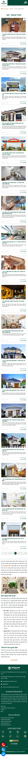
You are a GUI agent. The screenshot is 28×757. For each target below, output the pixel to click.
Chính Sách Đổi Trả (5, 723)
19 (26, 553)
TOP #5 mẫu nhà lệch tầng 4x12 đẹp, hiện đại (14, 94)
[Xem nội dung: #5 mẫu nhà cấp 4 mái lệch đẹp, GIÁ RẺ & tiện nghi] (13, 411)
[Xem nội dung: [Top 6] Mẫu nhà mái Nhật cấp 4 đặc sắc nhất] (13, 381)
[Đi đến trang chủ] (3, 2)
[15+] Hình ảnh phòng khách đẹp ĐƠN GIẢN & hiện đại (12, 331)
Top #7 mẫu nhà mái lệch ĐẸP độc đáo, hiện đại (13, 450)
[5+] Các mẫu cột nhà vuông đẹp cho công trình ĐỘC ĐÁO (13, 124)
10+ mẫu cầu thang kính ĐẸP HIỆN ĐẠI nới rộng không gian (13, 213)
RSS (2, 711)
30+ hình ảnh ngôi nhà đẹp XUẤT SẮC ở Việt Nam (13, 539)
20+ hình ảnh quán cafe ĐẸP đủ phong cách (13, 302)
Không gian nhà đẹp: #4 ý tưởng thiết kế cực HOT (14, 242)
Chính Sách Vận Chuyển (6, 721)
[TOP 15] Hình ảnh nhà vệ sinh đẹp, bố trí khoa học (13, 509)
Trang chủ (5, 9)
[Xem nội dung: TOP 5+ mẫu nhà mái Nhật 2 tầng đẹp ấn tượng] (13, 351)
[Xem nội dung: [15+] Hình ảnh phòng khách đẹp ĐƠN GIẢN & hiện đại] (13, 322)
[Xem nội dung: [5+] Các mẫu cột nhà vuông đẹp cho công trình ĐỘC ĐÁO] (13, 114)
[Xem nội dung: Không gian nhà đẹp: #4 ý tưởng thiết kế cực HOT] (13, 233)
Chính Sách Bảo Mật (5, 719)
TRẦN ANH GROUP (10, 751)
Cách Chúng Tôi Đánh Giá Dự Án (8, 708)
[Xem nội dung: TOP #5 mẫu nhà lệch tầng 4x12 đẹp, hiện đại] (13, 84)
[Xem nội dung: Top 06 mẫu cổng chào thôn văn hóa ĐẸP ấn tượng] (13, 144)
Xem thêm (22, 43)
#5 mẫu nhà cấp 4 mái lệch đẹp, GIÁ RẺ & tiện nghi (13, 420)
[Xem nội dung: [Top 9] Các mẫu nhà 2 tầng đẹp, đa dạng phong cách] (13, 55)
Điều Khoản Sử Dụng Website (7, 717)
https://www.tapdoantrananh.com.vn (11, 687)
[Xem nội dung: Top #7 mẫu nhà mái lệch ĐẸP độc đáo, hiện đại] (13, 440)
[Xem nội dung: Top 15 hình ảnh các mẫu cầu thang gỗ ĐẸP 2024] (13, 262)
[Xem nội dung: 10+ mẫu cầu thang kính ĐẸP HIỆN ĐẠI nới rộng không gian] (13, 203)
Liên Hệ (2, 709)
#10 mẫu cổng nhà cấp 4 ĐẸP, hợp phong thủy (13, 35)
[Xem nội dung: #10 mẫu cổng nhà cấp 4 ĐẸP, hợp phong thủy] (13, 25)
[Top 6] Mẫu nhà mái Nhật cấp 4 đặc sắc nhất (13, 391)
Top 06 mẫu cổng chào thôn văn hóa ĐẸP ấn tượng (13, 153)
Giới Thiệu (3, 706)
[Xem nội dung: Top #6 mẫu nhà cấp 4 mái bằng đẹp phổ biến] (13, 470)
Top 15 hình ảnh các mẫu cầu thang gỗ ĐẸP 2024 (13, 272)
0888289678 (5, 684)
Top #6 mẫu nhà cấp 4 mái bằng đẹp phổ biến (13, 480)
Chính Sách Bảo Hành (6, 725)
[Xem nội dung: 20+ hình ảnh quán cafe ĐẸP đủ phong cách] (13, 292)
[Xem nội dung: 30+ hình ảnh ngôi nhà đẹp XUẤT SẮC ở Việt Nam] (13, 529)
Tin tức (12, 9)
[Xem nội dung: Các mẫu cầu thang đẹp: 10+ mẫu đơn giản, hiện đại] (13, 173)
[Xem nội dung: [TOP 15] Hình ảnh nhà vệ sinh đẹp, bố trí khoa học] (13, 500)
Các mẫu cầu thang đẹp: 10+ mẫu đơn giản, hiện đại (13, 183)
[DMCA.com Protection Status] (14, 740)
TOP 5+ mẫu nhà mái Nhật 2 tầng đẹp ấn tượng (13, 361)
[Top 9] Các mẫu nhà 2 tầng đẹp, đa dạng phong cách (14, 64)
